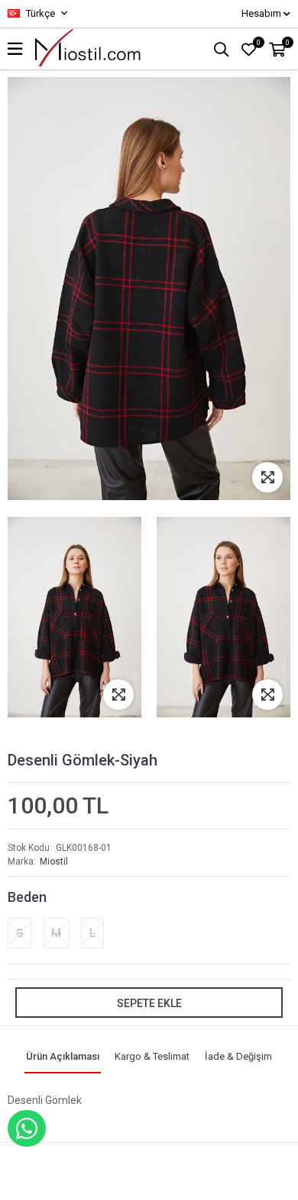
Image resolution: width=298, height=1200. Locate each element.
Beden (27, 897)
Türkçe (39, 13)
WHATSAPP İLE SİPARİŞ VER (27, 1128)
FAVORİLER (259, 43)
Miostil (54, 861)
